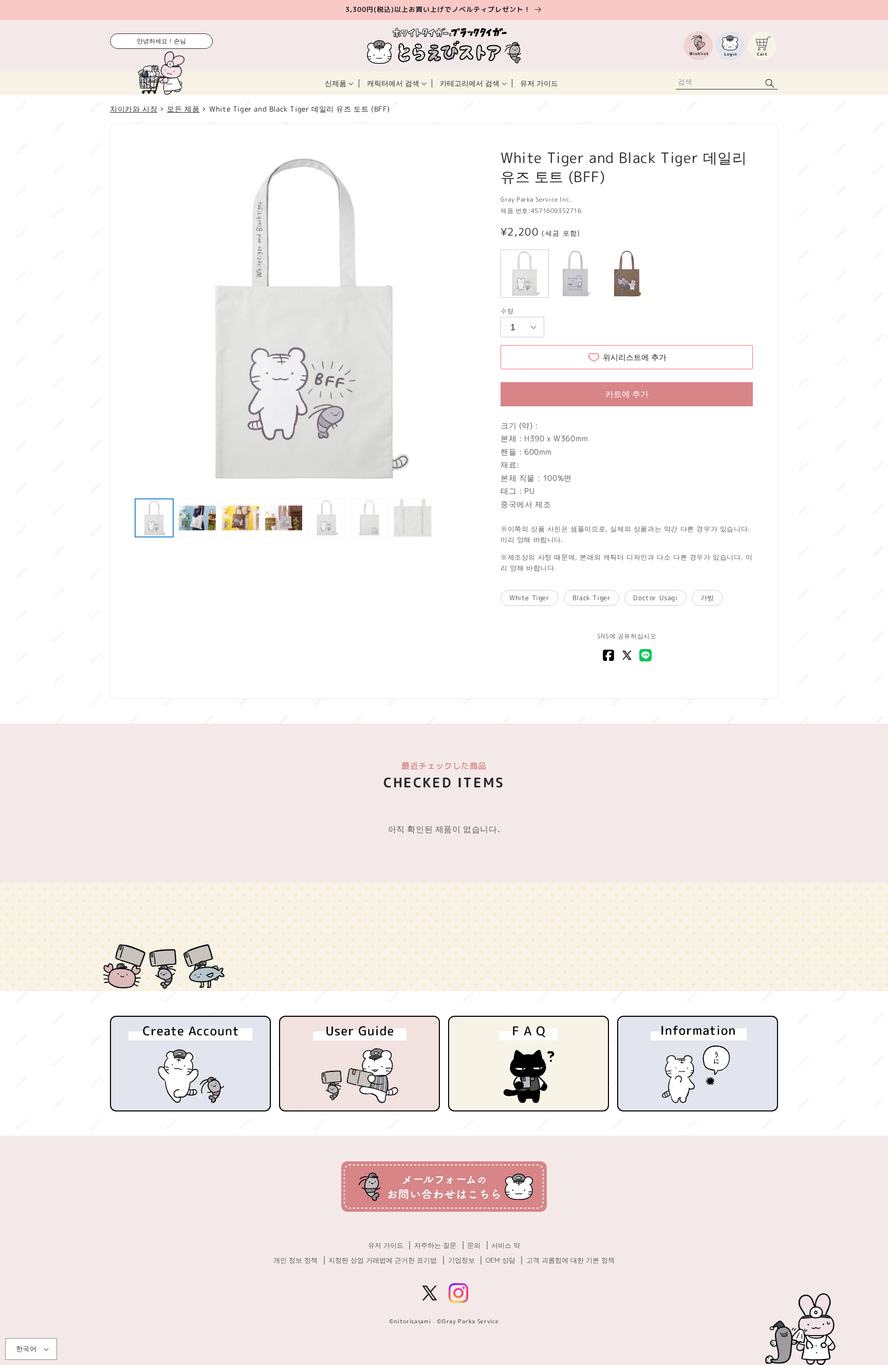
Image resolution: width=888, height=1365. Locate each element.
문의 (473, 1245)
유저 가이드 (385, 1245)
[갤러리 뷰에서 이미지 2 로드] (197, 518)
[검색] (770, 83)
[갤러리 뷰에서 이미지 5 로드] (327, 518)
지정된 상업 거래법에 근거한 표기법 (382, 1260)
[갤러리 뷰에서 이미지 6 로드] (369, 518)
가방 (707, 597)
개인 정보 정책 (295, 1260)
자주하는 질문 (435, 1245)
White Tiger (529, 597)
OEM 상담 (500, 1260)
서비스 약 (505, 1245)
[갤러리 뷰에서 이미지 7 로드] (413, 518)
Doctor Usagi (655, 597)
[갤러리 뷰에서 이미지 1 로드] (154, 518)
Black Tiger (591, 597)
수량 (507, 311)
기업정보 (461, 1260)
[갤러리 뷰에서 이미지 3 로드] (240, 518)
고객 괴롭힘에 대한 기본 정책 (570, 1260)
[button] (338, 83)
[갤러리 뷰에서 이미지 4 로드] (284, 518)
